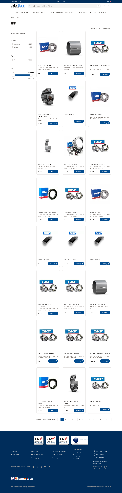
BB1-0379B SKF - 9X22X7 (70, 212)
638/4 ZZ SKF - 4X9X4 (95, 212)
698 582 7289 (100, 458)
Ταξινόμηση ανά (95, 28)
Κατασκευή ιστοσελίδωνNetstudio (99, 487)
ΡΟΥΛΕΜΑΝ (102, 12)
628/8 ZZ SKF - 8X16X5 (96, 115)
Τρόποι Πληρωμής (58, 454)
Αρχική (12, 17)
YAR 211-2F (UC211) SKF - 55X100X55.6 (45, 305)
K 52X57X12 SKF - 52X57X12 (97, 164)
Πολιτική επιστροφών (59, 458)
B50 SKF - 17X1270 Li (69, 115)
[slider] (13, 75)
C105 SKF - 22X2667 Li (70, 260)
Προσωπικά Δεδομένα (38, 454)
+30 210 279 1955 (101, 451)
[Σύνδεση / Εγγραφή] (104, 6)
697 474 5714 (100, 454)
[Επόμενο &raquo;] (109, 419)
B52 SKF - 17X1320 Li (43, 260)
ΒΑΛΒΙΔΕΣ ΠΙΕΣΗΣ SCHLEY (40, 12)
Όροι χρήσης (35, 451)
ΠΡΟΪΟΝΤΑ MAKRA (57, 12)
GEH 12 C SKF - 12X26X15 (71, 164)
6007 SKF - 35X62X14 (95, 401)
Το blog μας (35, 458)
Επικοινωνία (15, 454)
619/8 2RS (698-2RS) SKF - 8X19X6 (47, 212)
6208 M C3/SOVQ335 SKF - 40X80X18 (100, 354)
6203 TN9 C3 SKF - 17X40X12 (71, 354)
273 (106, 419)
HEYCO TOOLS (69, 12)
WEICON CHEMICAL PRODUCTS (87, 12)
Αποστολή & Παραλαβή (59, 451)
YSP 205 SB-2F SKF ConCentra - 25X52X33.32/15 (46, 115)
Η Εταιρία (14, 451)
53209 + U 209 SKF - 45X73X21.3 (46, 354)
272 (101, 419)
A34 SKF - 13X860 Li (95, 260)
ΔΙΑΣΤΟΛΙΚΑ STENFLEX (22, 12)
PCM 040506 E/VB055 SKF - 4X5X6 (73, 65)
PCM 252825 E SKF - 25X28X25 (72, 304)
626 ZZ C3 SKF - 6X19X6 (44, 65)
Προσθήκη (52, 73)
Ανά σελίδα (106, 28)
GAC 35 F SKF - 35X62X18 (44, 164)
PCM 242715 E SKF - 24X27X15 (98, 304)
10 (93, 419)
